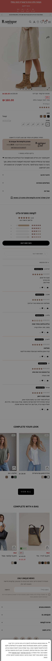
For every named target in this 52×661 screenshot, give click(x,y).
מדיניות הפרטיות (26, 653)
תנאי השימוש (16, 653)
